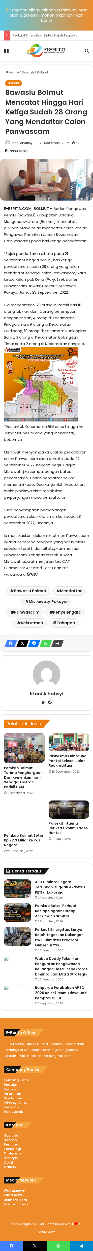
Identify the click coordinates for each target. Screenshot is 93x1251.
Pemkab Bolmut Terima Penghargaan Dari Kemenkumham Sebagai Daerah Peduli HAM (23, 777)
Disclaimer (13, 1098)
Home (13, 72)
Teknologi (12, 1149)
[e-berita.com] (46, 50)
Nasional (11, 1135)
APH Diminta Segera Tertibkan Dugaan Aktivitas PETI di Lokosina (60, 887)
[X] (21, 643)
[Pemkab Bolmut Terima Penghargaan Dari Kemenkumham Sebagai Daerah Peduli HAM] (24, 748)
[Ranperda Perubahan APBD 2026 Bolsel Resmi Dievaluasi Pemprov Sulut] (17, 994)
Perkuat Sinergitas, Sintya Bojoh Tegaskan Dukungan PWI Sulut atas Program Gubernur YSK (59, 937)
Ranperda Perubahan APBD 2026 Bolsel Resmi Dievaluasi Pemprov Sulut (61, 993)
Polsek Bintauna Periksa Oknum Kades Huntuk (68, 828)
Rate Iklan (12, 1093)
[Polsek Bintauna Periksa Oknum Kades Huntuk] (69, 809)
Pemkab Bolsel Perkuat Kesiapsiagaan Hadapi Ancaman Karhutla (56, 911)
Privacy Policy (16, 1102)
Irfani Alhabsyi (22, 143)
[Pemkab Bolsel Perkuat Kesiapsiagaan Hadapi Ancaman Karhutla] (17, 912)
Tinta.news (13, 1195)
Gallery (10, 1167)
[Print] (56, 643)
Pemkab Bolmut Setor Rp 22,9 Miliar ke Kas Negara (24, 840)
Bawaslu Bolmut (30, 591)
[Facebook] (9, 643)
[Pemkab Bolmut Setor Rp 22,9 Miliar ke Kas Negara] (24, 815)
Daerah (28, 72)
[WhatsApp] (44, 643)
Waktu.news (14, 1190)
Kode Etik (12, 1107)
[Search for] (86, 52)
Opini (8, 1162)
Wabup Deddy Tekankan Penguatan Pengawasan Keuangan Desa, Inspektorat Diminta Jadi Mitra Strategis (61, 966)
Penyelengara (67, 612)
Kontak (10, 1089)
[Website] (43, 702)
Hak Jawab (13, 1111)
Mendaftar (71, 591)
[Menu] (6, 52)
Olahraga (12, 1153)
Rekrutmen (32, 623)
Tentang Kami (16, 1080)
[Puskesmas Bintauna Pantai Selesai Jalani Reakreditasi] (69, 742)
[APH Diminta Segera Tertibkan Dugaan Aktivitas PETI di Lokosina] (17, 888)
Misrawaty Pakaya (48, 601)
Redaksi (11, 1084)
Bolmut (42, 72)
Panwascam (26, 612)
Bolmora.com (15, 1199)
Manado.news (16, 1204)
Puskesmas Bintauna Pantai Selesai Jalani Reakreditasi (68, 761)
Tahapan (66, 623)
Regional (11, 1144)
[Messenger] (33, 643)
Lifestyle (11, 1158)
